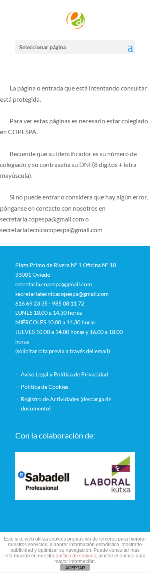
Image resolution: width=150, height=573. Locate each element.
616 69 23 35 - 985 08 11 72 (49, 303)
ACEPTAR (75, 567)
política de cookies (76, 556)
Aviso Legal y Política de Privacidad (64, 374)
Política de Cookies (44, 386)
